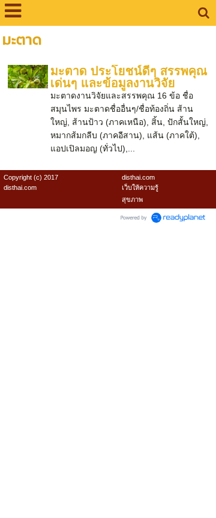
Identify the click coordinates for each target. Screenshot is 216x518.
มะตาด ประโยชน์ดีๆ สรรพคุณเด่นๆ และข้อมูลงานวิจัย (129, 77)
